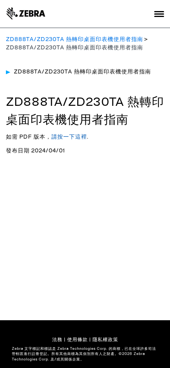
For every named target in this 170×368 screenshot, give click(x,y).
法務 (57, 339)
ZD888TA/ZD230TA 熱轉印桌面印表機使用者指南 (74, 39)
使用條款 (77, 339)
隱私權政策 (105, 339)
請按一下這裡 (69, 137)
